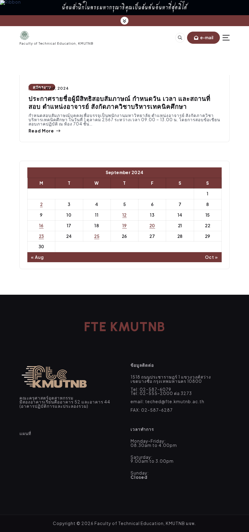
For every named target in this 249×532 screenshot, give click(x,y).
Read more (41, 131)
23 (41, 236)
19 (124, 225)
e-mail (206, 37)
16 (41, 225)
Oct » (211, 257)
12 (124, 215)
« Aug (37, 257)
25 (96, 236)
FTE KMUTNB (124, 327)
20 (152, 225)
